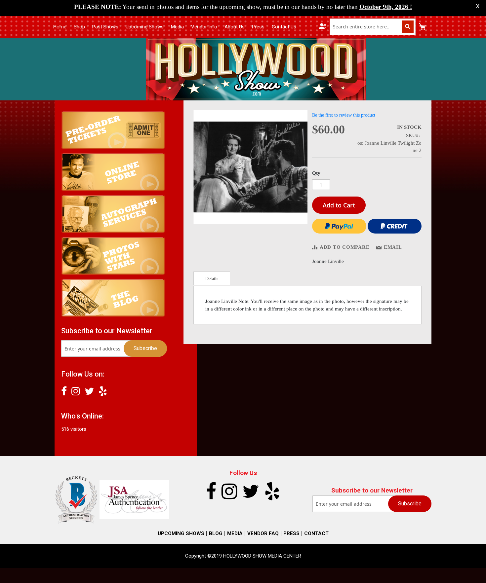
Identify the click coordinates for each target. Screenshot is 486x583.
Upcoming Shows (145, 27)
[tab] (211, 278)
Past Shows (105, 27)
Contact (316, 533)
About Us (234, 27)
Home (59, 27)
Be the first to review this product (343, 115)
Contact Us (284, 27)
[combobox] (373, 26)
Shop (79, 27)
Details (211, 278)
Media (177, 27)
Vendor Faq (263, 533)
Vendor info (204, 27)
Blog (216, 533)
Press (258, 27)
